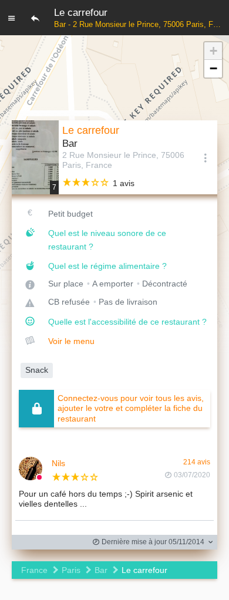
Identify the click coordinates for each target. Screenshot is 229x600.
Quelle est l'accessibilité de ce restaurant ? (127, 321)
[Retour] (35, 17)
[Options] (205, 157)
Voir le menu (71, 341)
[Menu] (11, 17)
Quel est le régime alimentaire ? (107, 266)
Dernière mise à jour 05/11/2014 (152, 541)
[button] (213, 51)
